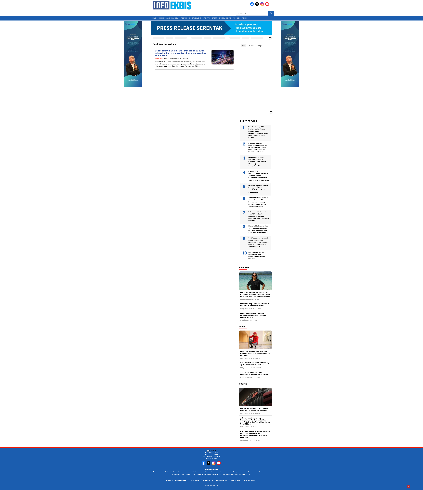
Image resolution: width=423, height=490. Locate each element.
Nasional (175, 18)
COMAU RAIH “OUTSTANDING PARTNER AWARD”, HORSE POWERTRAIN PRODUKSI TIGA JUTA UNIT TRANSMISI (258, 175)
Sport (214, 18)
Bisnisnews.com (198, 472)
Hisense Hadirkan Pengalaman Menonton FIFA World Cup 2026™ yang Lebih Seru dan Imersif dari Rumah (257, 147)
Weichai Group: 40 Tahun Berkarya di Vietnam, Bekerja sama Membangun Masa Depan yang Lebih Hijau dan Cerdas (258, 132)
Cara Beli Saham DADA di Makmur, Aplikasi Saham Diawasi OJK (254, 364)
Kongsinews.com (239, 472)
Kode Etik (207, 480)
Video (244, 18)
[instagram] (262, 5)
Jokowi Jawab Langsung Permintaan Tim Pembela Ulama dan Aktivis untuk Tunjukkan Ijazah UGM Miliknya (255, 421)
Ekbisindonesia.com (230, 474)
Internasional (225, 18)
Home (153, 18)
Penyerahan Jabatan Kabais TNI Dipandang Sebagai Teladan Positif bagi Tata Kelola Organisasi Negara (255, 294)
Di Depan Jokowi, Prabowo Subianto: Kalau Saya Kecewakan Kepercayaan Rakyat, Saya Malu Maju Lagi (255, 434)
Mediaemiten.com (204, 474)
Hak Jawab (235, 480)
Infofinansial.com (178, 474)
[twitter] (257, 5)
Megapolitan (159, 59)
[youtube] (267, 5)
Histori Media (180, 480)
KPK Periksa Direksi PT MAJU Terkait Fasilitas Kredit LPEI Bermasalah (255, 409)
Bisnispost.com (264, 472)
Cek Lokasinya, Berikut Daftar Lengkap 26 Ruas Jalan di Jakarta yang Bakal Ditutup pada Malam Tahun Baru (180, 53)
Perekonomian (164, 18)
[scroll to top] (408, 486)
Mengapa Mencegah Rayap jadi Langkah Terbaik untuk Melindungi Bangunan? (255, 353)
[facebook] (252, 5)
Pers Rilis (236, 18)
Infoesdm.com (191, 474)
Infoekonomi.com (184, 472)
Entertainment (195, 18)
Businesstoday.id (171, 472)
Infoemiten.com (226, 472)
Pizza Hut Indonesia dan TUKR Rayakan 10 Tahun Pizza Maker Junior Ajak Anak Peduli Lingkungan (258, 229)
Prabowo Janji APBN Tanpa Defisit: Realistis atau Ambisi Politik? (254, 305)
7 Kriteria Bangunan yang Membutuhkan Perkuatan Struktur (255, 373)
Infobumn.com (252, 472)
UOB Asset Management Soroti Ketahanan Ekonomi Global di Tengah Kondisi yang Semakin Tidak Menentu (258, 242)
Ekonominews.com (212, 472)
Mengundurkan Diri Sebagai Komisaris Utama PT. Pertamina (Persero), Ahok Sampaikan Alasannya (257, 161)
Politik (184, 18)
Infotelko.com (217, 474)
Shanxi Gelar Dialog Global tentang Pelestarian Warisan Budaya (256, 255)
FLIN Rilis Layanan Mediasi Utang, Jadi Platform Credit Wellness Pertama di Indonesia (258, 189)
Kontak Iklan (249, 480)
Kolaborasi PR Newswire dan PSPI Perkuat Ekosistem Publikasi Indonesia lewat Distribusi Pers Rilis (258, 216)
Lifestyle (206, 18)
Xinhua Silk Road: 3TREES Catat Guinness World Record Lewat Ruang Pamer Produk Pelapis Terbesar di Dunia (258, 202)
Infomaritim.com (245, 474)
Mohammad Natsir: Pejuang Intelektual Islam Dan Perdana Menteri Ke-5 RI (253, 315)
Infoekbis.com (158, 472)
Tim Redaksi (194, 480)
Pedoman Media (220, 480)
